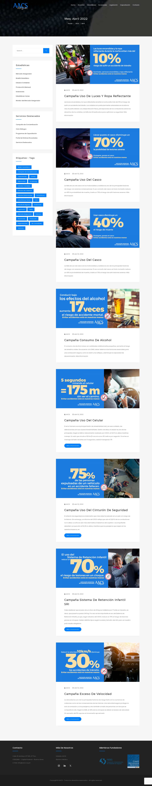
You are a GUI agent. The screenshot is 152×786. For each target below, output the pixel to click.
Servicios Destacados (24, 142)
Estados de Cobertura (25, 191)
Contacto (136, 5)
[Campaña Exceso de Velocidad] (97, 662)
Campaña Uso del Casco (82, 179)
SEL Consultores (37, 223)
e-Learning (33, 181)
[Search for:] (32, 50)
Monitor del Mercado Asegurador (28, 100)
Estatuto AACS (61, 756)
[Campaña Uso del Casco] (97, 148)
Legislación (113, 5)
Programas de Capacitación (26, 133)
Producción (33, 219)
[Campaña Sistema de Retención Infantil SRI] (97, 568)
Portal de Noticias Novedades (26, 138)
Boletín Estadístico (22, 78)
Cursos (33, 176)
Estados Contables (23, 83)
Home (73, 5)
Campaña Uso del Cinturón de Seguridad (96, 510)
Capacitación (125, 5)
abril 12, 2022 (78, 90)
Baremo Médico (62, 759)
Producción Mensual (23, 87)
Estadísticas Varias (23, 96)
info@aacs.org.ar (24, 763)
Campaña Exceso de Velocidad (88, 694)
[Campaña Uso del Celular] (97, 388)
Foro (36, 200)
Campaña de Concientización (27, 124)
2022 (77, 23)
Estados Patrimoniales (25, 195)
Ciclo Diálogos (21, 129)
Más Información (73, 446)
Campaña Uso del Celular (83, 420)
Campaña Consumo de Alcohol (87, 340)
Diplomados (21, 181)
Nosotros (81, 5)
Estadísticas (91, 5)
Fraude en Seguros (24, 205)
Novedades (102, 5)
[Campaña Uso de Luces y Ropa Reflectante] (97, 64)
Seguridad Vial (22, 223)
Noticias (38, 214)
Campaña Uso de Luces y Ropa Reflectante (97, 96)
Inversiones (20, 92)
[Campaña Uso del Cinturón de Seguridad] (97, 478)
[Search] (46, 50)
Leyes (31, 209)
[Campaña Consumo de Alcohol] (97, 308)
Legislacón (21, 209)
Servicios (21, 228)
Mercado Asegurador (24, 74)
